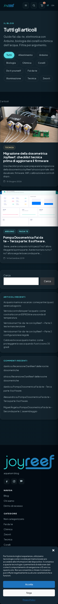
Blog (6, 495)
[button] (53, 550)
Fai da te (32, 70)
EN (53, 5)
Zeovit (46, 78)
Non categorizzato (14, 518)
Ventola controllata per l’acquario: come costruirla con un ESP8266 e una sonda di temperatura (25, 314)
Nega (29, 593)
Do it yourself (13, 70)
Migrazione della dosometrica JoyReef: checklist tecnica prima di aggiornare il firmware (26, 157)
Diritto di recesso (13, 505)
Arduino (43, 55)
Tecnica (32, 78)
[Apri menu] (26, 5)
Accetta (29, 584)
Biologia (11, 62)
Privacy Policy (29, 600)
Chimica (26, 62)
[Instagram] (14, 481)
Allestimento (25, 55)
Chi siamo (9, 500)
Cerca (7, 275)
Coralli (41, 62)
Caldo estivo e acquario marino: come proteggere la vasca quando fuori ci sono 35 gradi (27, 343)
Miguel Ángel (10, 407)
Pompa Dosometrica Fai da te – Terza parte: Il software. (24, 239)
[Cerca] (34, 5)
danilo (7, 366)
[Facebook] (7, 481)
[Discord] (21, 481)
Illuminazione (13, 78)
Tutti (9, 55)
